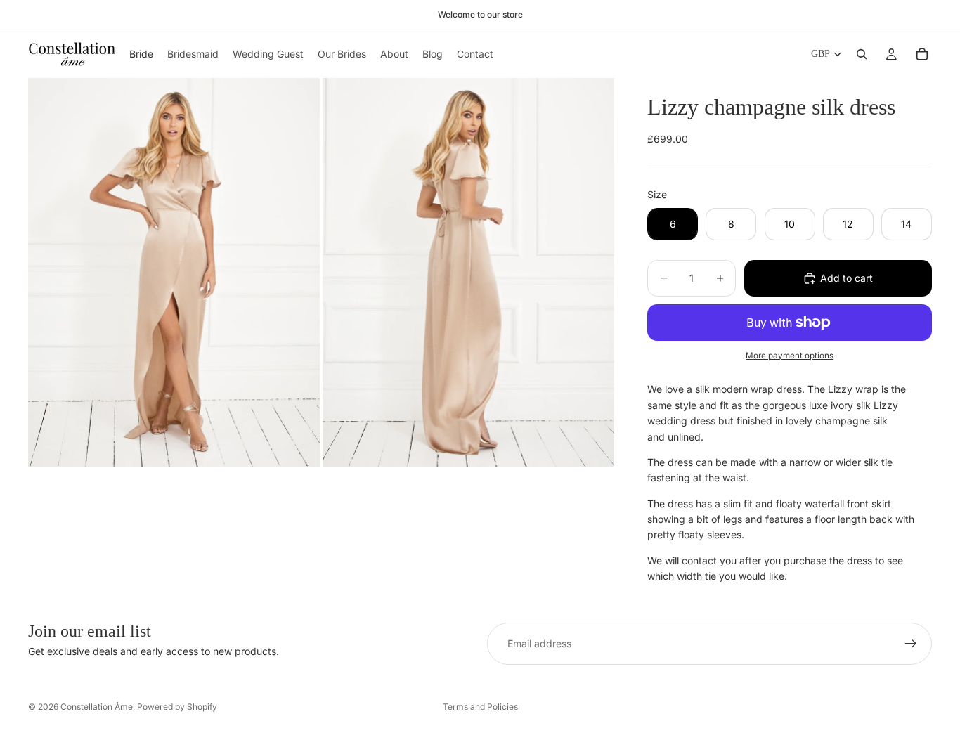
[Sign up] (911, 643)
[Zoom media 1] (174, 272)
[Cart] (922, 54)
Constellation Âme (96, 706)
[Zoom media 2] (468, 272)
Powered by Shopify (177, 706)
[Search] (861, 54)
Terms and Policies (480, 706)
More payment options (789, 355)
